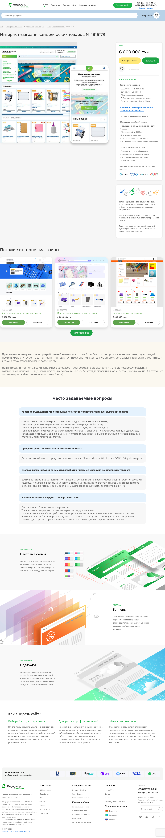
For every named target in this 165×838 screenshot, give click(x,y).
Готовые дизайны (87, 5)
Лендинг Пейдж (79, 790)
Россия (112, 819)
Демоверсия (13, 322)
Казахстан (113, 815)
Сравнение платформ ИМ (132, 110)
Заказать (151, 60)
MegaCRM (109, 790)
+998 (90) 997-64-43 (145, 5)
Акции (42, 805)
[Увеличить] (47, 296)
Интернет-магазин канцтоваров (128, 313)
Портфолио (44, 794)
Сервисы (110, 785)
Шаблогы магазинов (81, 815)
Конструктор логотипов (115, 802)
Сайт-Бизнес (77, 794)
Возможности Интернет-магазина (136, 107)
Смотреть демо (129, 60)
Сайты (45, 4)
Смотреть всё (81, 332)
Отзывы (42, 802)
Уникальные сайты (80, 807)
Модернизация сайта (81, 822)
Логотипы (55, 5)
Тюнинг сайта (69, 5)
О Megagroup (45, 790)
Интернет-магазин (80, 798)
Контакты (43, 813)
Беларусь (113, 811)
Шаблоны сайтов (79, 811)
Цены (41, 798)
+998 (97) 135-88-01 (145, 2)
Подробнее (37, 322)
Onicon (108, 794)
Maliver (108, 798)
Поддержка (44, 809)
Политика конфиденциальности (16, 831)
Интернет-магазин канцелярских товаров (21, 313)
